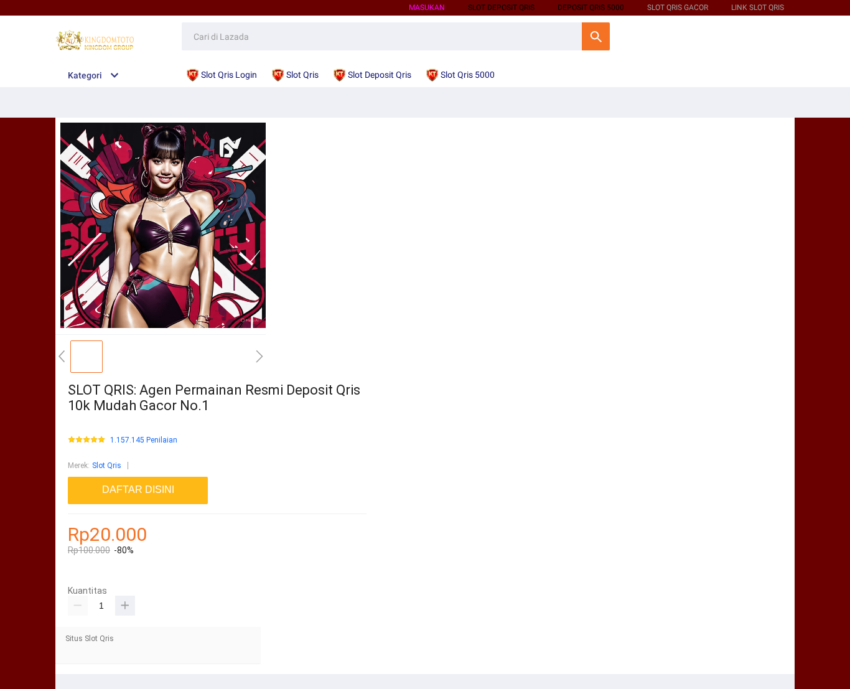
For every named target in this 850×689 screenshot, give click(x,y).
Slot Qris (106, 465)
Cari (596, 36)
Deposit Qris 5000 (591, 7)
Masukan (427, 7)
